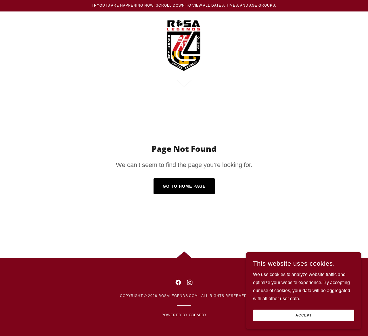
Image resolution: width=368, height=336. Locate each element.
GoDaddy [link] (197, 315)
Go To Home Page (184, 186)
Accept (304, 315)
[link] (184, 45)
